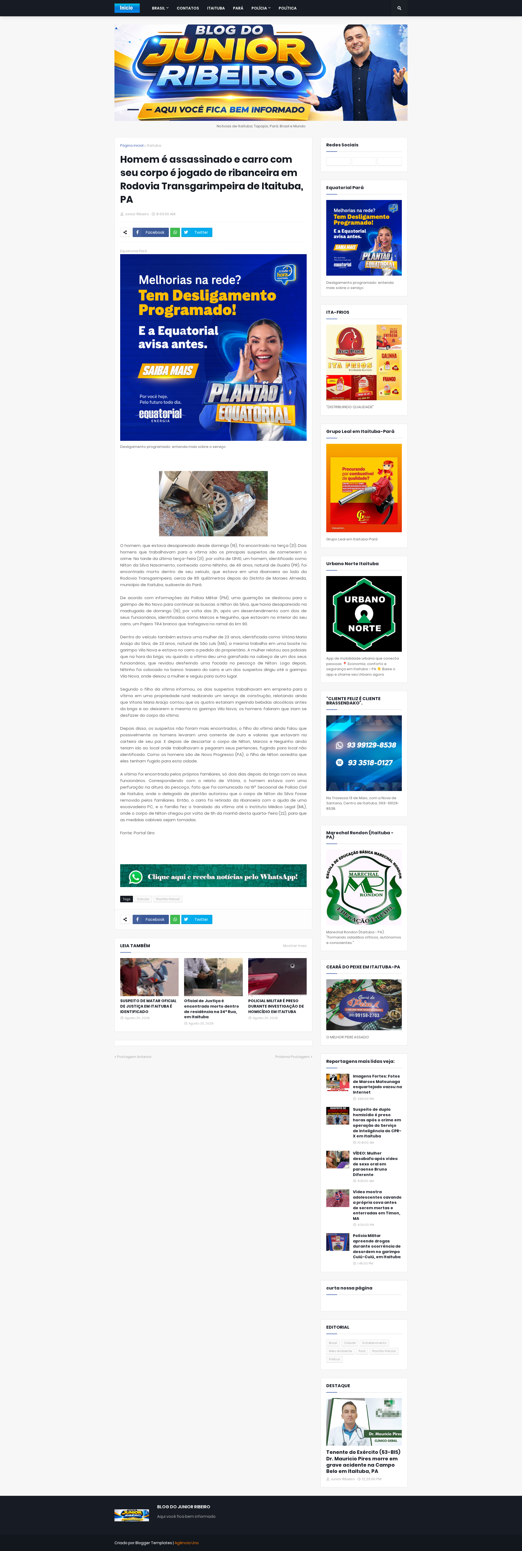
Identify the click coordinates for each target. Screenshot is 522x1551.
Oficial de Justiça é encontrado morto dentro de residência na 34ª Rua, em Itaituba (211, 1009)
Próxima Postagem (292, 1056)
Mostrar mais (295, 946)
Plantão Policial (168, 899)
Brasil (333, 1343)
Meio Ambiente (340, 1351)
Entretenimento (374, 1343)
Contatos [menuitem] (188, 8)
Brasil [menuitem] (158, 8)
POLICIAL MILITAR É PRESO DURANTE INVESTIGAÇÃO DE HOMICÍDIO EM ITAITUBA (276, 1006)
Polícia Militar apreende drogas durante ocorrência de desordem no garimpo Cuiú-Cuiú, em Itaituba (377, 1246)
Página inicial (132, 145)
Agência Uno (187, 1543)
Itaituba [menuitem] (216, 8)
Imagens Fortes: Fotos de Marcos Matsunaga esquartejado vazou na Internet (377, 1084)
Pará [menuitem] (238, 8)
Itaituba (154, 145)
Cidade (350, 1343)
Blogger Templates (153, 1543)
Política (334, 1359)
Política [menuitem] (288, 8)
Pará (362, 1351)
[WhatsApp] (175, 232)
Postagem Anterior (134, 1056)
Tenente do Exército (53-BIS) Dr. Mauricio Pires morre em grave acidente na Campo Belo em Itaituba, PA (363, 1462)
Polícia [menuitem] (259, 8)
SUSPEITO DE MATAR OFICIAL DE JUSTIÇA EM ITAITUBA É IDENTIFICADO (148, 1006)
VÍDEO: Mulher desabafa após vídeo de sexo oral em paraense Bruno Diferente (375, 1164)
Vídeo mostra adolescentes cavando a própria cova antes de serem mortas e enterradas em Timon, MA (377, 1205)
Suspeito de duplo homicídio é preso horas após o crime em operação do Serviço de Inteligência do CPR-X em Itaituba (377, 1123)
